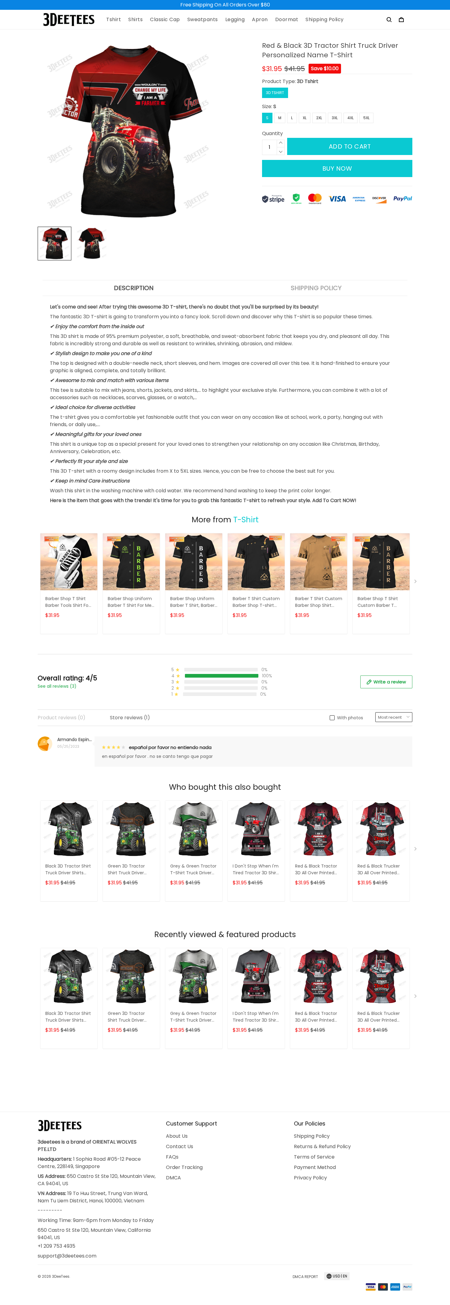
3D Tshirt (307, 81)
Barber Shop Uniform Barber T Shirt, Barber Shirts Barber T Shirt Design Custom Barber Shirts (192, 602)
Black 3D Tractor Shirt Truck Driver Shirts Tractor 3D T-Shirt (68, 870)
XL (304, 117)
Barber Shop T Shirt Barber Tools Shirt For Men (67, 602)
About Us (177, 1136)
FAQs (172, 1156)
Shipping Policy (325, 20)
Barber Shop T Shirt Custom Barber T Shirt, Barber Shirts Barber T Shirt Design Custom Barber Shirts (380, 602)
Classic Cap (165, 20)
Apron (260, 20)
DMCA (173, 1177)
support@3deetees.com (67, 1255)
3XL (335, 117)
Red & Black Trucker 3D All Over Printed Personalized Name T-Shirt (381, 870)
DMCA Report (305, 1276)
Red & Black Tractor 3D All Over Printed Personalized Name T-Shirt (318, 870)
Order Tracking (184, 1167)
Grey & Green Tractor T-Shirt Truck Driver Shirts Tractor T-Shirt (193, 870)
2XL (319, 117)
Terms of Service (314, 1156)
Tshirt (113, 20)
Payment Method (315, 1167)
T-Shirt (246, 519)
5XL (366, 117)
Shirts (135, 20)
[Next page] (416, 582)
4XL (350, 117)
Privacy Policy (310, 1177)
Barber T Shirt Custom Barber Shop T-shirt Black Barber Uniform (256, 602)
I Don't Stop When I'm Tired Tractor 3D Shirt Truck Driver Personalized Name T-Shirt (256, 870)
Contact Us (179, 1146)
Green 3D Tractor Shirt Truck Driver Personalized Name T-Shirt (131, 870)
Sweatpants (202, 20)
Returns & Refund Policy (322, 1146)
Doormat (286, 20)
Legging (235, 20)
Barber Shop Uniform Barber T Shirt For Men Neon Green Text (131, 602)
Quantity (272, 133)
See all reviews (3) (57, 686)
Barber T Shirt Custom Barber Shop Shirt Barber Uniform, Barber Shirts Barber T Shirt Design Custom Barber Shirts (318, 602)
